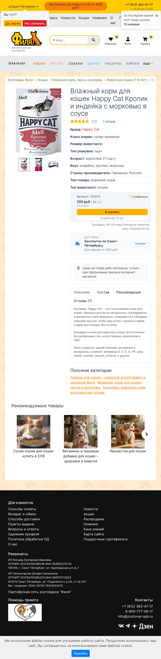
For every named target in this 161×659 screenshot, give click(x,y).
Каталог (19, 63)
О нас (113, 20)
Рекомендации (128, 292)
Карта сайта (94, 534)
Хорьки (133, 64)
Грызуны (113, 64)
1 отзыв (109, 121)
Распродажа (94, 519)
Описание (82, 292)
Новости (68, 18)
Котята (57, 64)
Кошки (39, 64)
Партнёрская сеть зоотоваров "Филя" (39, 592)
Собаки (76, 64)
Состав (103, 292)
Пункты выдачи (21, 524)
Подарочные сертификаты (106, 539)
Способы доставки (24, 519)
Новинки (99, 18)
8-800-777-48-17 (139, 611)
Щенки (93, 64)
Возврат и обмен (22, 514)
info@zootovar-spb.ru (135, 616)
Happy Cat (90, 129)
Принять (81, 653)
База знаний (94, 529)
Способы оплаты (22, 509)
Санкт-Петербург (23, 6)
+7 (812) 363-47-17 (137, 606)
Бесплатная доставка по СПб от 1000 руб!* (75, 6)
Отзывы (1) (83, 301)
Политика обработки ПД (28, 539)
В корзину (112, 212)
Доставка (49, 18)
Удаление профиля (23, 534)
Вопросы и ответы (23, 529)
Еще (147, 63)
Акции (84, 18)
